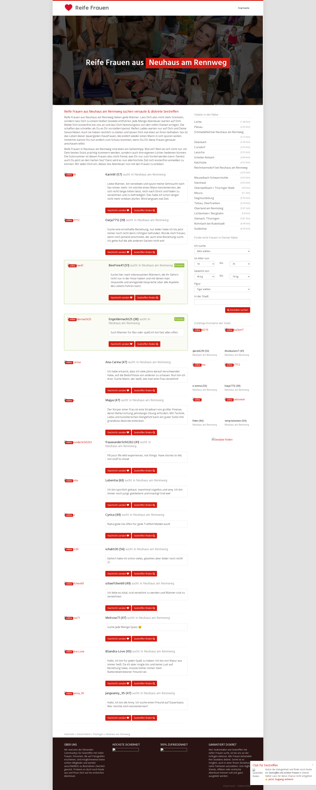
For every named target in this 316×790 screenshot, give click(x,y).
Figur (197, 283)
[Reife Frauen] (87, 8)
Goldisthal (222, 228)
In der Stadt (201, 296)
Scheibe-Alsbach (222, 157)
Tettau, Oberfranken (222, 203)
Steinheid (222, 183)
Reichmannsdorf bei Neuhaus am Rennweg (222, 170)
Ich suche (200, 246)
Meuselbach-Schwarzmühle (222, 177)
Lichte (222, 122)
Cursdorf (222, 147)
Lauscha (222, 152)
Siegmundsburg (222, 198)
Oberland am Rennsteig (222, 208)
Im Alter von (201, 258)
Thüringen (98, 734)
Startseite (243, 8)
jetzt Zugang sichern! (281, 779)
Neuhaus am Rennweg (150, 175)
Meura (222, 193)
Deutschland (83, 734)
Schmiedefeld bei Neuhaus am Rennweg (222, 134)
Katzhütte (222, 162)
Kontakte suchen (238, 309)
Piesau (222, 127)
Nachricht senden (117, 210)
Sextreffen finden (143, 210)
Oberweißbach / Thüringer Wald (222, 188)
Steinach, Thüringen (222, 218)
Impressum (229, 785)
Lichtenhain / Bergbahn (222, 213)
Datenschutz (244, 785)
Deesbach (222, 142)
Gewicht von (201, 271)
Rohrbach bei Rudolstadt (222, 223)
